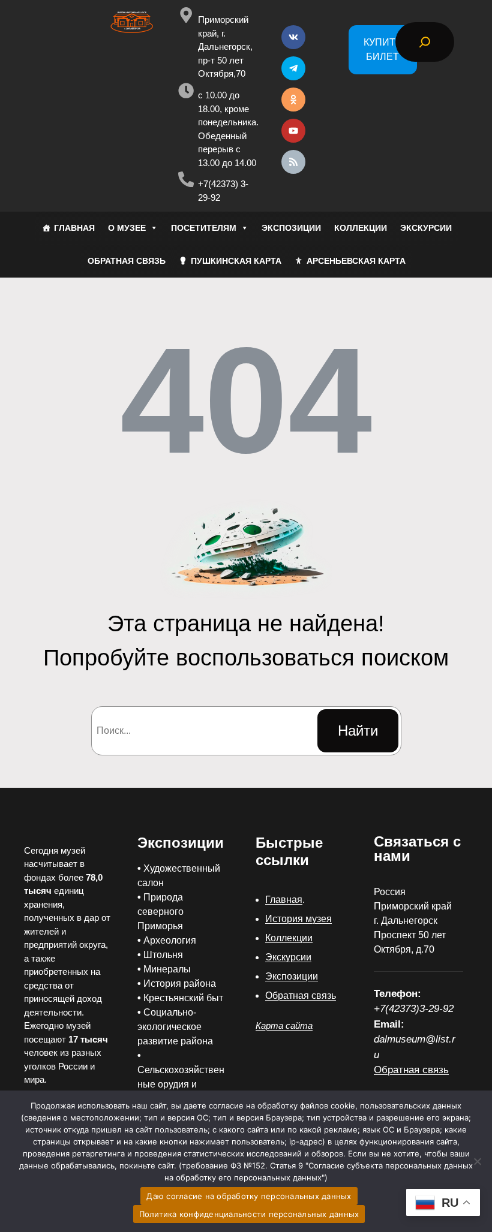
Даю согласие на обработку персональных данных (248, 1196)
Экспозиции (291, 976)
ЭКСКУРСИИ (426, 228)
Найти (358, 730)
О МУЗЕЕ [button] (127, 228)
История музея (298, 919)
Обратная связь (300, 995)
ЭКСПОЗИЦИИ (291, 228)
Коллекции (289, 938)
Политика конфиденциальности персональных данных (249, 1214)
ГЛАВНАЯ (74, 228)
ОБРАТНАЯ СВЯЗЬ (127, 261)
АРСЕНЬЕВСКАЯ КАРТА (356, 261)
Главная (283, 899)
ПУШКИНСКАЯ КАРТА (236, 261)
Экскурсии (288, 957)
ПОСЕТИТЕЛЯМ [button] (203, 228)
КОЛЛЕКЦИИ (360, 228)
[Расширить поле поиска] (424, 42)
